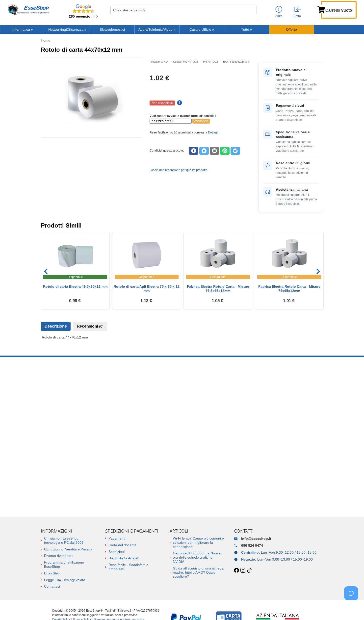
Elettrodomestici (112, 29)
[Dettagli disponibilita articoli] (179, 103)
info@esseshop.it (256, 539)
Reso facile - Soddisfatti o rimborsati (128, 567)
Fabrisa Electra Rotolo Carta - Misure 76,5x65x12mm (218, 288)
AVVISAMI (201, 121)
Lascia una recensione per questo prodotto (178, 170)
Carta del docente (122, 545)
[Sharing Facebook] (193, 151)
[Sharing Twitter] (204, 151)
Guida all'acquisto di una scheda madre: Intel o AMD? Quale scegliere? (198, 572)
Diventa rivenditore (59, 556)
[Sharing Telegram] (235, 151)
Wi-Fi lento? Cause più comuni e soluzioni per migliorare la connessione (198, 542)
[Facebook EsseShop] (236, 570)
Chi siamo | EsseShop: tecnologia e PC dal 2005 (63, 540)
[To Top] (353, 608)
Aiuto (278, 16)
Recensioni (90, 326)
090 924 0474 (252, 545)
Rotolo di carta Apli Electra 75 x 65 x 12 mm (147, 288)
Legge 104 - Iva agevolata (64, 580)
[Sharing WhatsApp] (225, 151)
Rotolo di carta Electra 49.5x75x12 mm (75, 286)
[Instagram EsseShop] (242, 570)
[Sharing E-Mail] (214, 151)
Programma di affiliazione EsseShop (64, 564)
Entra (297, 16)
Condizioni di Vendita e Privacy (68, 549)
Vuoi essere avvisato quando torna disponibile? (183, 115)
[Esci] (297, 9)
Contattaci (52, 586)
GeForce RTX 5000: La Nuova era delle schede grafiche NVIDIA (197, 557)
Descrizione (56, 326)
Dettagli (213, 132)
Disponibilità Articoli (123, 558)
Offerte (291, 29)
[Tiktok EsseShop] (249, 570)
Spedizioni (116, 552)
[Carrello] (321, 9)
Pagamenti (116, 538)
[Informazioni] (278, 9)
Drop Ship (52, 573)
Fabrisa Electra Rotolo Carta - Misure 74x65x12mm (289, 288)
